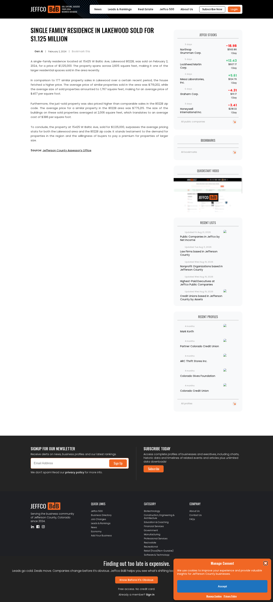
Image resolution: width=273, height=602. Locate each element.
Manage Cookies (214, 596)
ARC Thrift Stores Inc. (193, 361)
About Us (187, 9)
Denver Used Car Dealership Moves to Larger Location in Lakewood (70, 418)
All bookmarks (189, 152)
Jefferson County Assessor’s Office (67, 150)
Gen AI (39, 51)
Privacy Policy (230, 596)
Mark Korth (187, 331)
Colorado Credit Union (194, 390)
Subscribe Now (212, 9)
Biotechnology (152, 511)
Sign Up (118, 463)
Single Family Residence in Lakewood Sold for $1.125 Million (92, 34)
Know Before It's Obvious (136, 580)
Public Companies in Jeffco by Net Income (200, 238)
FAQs (192, 519)
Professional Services (156, 538)
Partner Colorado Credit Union (199, 346)
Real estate (150, 542)
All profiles (186, 403)
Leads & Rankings (120, 9)
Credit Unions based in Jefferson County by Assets (201, 297)
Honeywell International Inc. (191, 110)
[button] (265, 563)
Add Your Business (101, 535)
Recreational (151, 546)
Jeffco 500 (167, 9)
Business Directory (101, 515)
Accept (222, 586)
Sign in (150, 594)
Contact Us (195, 515)
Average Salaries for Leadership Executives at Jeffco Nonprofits (69, 421)
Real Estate (145, 9)
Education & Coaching (156, 522)
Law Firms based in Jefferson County (198, 253)
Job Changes (98, 519)
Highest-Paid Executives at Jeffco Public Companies (197, 282)
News (98, 9)
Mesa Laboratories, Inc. (192, 81)
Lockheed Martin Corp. (191, 66)
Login (234, 9)
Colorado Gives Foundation (197, 376)
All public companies (193, 121)
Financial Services (154, 526)
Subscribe (153, 469)
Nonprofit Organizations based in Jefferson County (201, 268)
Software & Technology (157, 554)
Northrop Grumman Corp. (190, 51)
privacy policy (74, 472)
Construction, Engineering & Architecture (159, 517)
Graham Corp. (189, 94)
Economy (96, 531)
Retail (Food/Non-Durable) (158, 550)
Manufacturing (152, 534)
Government (151, 530)
